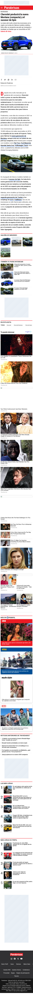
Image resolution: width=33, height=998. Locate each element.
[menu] (2, 8)
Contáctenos (26, 970)
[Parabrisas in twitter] (18, 959)
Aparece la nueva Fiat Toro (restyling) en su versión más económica (15, 746)
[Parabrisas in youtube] (21, 959)
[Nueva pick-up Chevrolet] (5, 241)
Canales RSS (6, 970)
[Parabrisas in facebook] (15, 959)
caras (16, 621)
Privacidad (6, 973)
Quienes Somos (16, 970)
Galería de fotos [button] (6, 31)
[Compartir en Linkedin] (12, 79)
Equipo (13, 973)
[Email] (15, 80)
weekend (16, 706)
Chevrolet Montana (18, 325)
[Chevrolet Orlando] (27, 241)
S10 (11, 200)
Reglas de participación (23, 973)
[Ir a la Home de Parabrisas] (12, 7)
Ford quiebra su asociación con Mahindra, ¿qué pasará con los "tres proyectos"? (16, 750)
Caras (12, 964)
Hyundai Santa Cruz (7, 145)
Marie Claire (26, 964)
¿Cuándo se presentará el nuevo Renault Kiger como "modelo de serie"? (16, 739)
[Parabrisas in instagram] (11, 959)
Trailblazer (18, 200)
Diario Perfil (4, 964)
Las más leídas (7, 783)
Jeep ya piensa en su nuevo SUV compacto (15, 754)
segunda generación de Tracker (12, 197)
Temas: (3, 325)
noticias (16, 650)
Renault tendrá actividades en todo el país (14, 743)
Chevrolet (9, 325)
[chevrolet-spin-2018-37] (16, 241)
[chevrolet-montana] (5, 252)
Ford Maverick (26, 143)
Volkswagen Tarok (21, 145)
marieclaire (16, 678)
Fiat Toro (17, 143)
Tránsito (16, 976)
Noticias (18, 964)
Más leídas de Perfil (9, 840)
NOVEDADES (4, 11)
